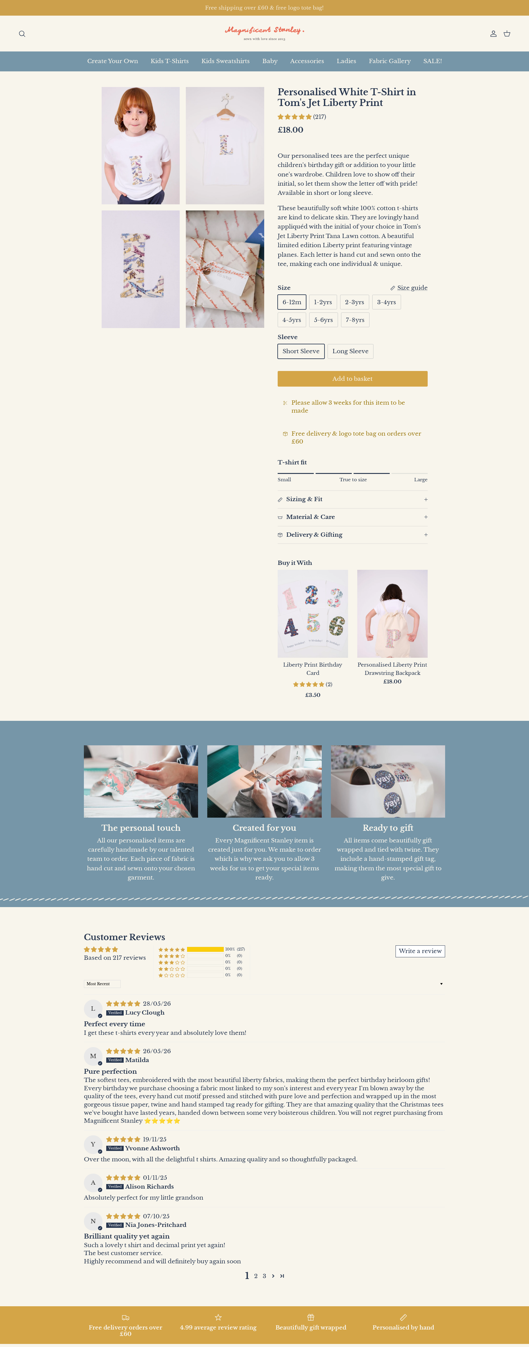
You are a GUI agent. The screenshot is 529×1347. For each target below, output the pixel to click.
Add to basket (352, 378)
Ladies (346, 61)
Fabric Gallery (390, 61)
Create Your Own (112, 61)
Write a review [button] (420, 951)
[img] (124, 1003)
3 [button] (264, 1276)
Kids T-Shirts (170, 61)
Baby (270, 61)
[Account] (492, 33)
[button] (295, 116)
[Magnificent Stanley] (265, 33)
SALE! (432, 61)
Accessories (307, 61)
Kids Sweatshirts (225, 61)
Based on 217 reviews (115, 957)
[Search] (22, 33)
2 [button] (256, 1276)
